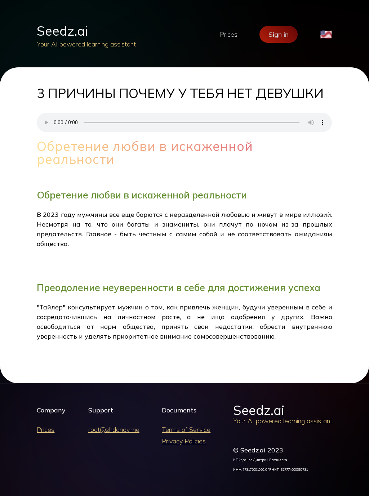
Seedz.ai (62, 31)
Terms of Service (186, 429)
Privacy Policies (184, 441)
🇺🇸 (326, 34)
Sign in (278, 34)
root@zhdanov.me (113, 429)
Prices (228, 34)
